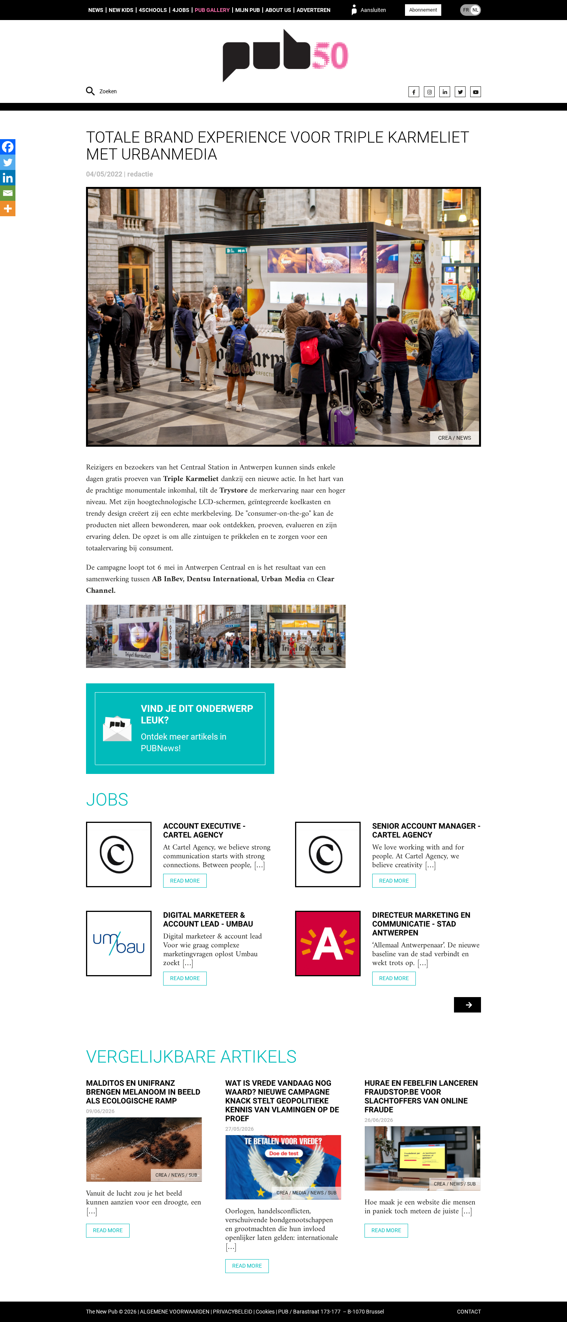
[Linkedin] (7, 177)
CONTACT (469, 1312)
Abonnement (423, 10)
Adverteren (314, 10)
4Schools (153, 10)
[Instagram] (429, 91)
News (95, 10)
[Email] (7, 193)
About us (278, 10)
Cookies (265, 1312)
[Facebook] (413, 91)
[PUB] (285, 62)
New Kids (121, 10)
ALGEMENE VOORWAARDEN (174, 1312)
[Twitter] (460, 91)
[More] (7, 208)
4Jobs (180, 10)
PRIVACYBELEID (232, 1312)
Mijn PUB (247, 10)
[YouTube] (475, 91)
